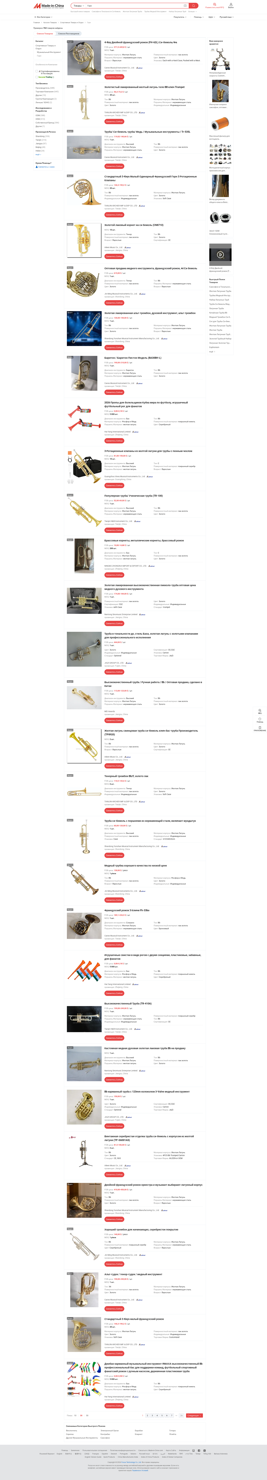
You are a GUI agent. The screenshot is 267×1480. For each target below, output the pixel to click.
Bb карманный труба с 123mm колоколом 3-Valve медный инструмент (147, 1091)
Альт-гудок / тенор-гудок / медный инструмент (133, 1274)
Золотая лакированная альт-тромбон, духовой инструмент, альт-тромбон (150, 313)
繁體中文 (78, 1454)
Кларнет (138, 1434)
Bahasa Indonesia (221, 1454)
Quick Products (109, 1457)
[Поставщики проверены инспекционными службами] (48, 72)
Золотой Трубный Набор (220, 338)
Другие (41, 95)
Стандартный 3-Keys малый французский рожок (134, 1319)
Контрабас (105, 1434)
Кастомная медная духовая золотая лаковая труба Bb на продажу (145, 1048)
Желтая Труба (215, 330)
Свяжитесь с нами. (46, 166)
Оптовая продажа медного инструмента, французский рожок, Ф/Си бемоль (150, 268)
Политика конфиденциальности (122, 1450)
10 (75, 1415)
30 (81, 1415)
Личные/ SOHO (44, 102)
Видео (70, 42)
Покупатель (179, 17)
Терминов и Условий (140, 1470)
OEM (40, 119)
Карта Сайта (171, 1450)
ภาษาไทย (189, 1454)
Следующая (193, 1415)
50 (87, 1415)
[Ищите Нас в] (204, 1450)
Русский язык (144, 1454)
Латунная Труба (216, 308)
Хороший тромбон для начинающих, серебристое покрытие (141, 1229)
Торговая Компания (47, 91)
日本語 (86, 1454)
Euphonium (214, 347)
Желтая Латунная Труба (132, 11)
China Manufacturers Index (128, 1457)
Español (105, 1454)
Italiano (133, 1454)
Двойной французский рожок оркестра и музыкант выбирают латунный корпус (153, 1184)
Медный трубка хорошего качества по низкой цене (135, 865)
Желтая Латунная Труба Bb (221, 334)
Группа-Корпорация (46, 98)
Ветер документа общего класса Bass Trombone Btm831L (218, 202)
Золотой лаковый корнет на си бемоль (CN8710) (133, 225)
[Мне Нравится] (199, 1450)
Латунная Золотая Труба (220, 343)
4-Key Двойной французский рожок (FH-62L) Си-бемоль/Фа (140, 42)
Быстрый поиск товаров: (80, 11)
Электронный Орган (110, 1430)
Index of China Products (150, 1457)
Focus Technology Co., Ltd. (131, 1462)
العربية (162, 1454)
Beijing (40, 147)
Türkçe (198, 1454)
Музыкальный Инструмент (49, 52)
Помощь (198, 17)
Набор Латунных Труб (177, 11)
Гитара (172, 1430)
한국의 (155, 1454)
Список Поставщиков (68, 33)
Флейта (172, 1434)
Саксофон (105, 1437)
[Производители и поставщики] (48, 6)
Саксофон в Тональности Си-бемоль (106, 11)
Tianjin (41, 140)
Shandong (43, 136)
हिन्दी (181, 1454)
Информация (184, 1450)
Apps (210, 17)
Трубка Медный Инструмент (155, 11)
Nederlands (172, 1454)
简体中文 (68, 1454)
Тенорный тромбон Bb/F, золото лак (126, 776)
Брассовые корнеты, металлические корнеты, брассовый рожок (144, 540)
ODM (40, 115)
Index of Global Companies (172, 1457)
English (59, 1454)
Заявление (75, 1450)
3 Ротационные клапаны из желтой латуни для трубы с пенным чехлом (148, 451)
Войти (231, 7)
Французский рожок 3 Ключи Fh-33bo (126, 910)
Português (124, 1454)
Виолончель (71, 1430)
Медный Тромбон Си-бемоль (222, 317)
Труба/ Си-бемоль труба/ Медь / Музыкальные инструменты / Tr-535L (147, 131)
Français (95, 1454)
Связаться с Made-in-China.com (150, 1450)
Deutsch (114, 1454)
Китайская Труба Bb (218, 312)
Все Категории (43, 17)
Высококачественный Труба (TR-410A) (128, 1003)
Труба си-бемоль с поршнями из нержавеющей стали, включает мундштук (150, 820)
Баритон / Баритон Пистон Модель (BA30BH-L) (132, 357)
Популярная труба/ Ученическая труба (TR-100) (133, 495)
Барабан (139, 1430)
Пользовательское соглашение (94, 1450)
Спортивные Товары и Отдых (46, 47)
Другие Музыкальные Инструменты (82, 1437)
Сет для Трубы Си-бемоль (221, 321)
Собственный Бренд (47, 122)
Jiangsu (41, 143)
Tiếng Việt (207, 1454)
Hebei (40, 150)
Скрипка (70, 1434)
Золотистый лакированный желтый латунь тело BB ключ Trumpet (144, 87)
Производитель (45, 88)
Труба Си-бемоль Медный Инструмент (226, 304)
